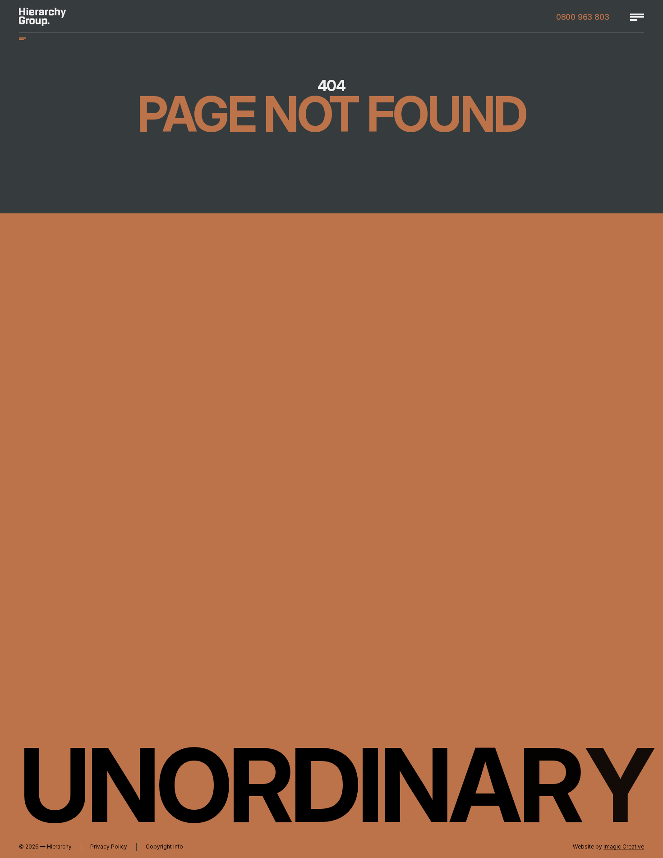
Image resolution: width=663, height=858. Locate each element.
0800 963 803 (582, 17)
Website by (608, 847)
